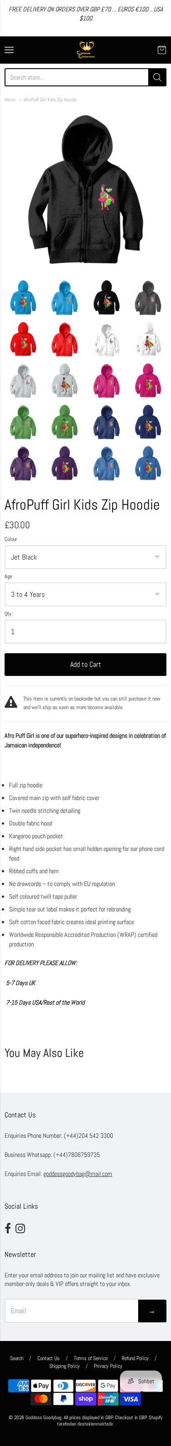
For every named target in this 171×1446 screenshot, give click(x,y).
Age (8, 577)
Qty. (9, 614)
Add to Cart (85, 664)
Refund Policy (135, 1358)
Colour (11, 539)
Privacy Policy (108, 1366)
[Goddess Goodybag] (86, 50)
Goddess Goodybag (44, 1418)
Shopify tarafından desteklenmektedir (109, 1421)
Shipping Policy (64, 1366)
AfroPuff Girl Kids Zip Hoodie (50, 99)
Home (10, 99)
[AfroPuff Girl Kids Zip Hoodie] (23, 297)
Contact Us (48, 1358)
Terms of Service (91, 1358)
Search (16, 1358)
